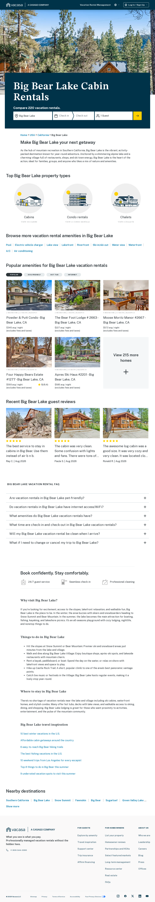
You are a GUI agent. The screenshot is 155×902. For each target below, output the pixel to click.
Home (23, 135)
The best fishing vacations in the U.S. (41, 753)
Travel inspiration (87, 842)
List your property (114, 835)
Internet (72, 275)
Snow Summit (63, 800)
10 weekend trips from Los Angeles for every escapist (50, 760)
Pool (8, 245)
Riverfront (83, 245)
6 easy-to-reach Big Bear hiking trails (41, 747)
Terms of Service (58, 896)
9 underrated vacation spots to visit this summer (48, 773)
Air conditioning (23, 251)
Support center (85, 849)
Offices (142, 869)
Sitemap (33, 896)
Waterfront (135, 245)
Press (141, 862)
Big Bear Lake (42, 800)
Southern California (17, 800)
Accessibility (75, 896)
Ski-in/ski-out (100, 245)
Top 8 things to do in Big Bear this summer (44, 767)
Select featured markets (118, 855)
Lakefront (67, 245)
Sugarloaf (111, 800)
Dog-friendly (34, 275)
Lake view (52, 245)
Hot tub (54, 275)
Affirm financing (86, 862)
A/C (8, 251)
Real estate (111, 875)
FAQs (107, 882)
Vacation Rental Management (95, 5)
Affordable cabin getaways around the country (47, 740)
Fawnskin (80, 800)
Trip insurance (85, 855)
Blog (140, 855)
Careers (142, 849)
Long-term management (117, 862)
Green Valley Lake (133, 800)
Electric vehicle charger (29, 245)
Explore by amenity (87, 835)
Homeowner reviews (115, 842)
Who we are (144, 835)
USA (32, 135)
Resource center (113, 869)
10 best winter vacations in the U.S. (40, 733)
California (43, 135)
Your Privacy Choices (93, 896)
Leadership (144, 842)
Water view (118, 245)
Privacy (44, 896)
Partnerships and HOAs (117, 849)
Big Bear (96, 800)
